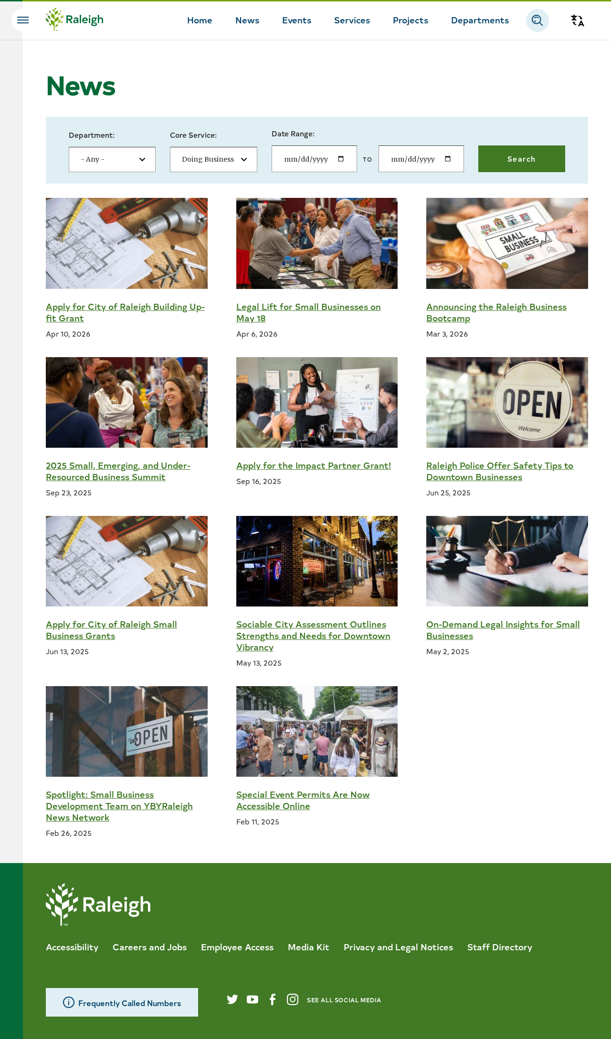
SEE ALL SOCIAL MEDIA (344, 1000)
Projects (410, 19)
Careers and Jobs (150, 946)
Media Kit (308, 946)
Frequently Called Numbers (129, 1002)
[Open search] (537, 20)
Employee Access (237, 946)
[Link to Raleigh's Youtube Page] (252, 999)
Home (199, 19)
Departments (480, 19)
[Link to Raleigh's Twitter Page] (232, 999)
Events (296, 19)
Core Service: (193, 135)
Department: (92, 135)
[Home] (74, 20)
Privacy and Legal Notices (398, 946)
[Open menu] (22, 20)
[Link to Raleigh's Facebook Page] (272, 999)
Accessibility (72, 946)
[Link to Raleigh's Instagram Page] (292, 999)
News (247, 19)
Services (352, 19)
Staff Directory (499, 946)
